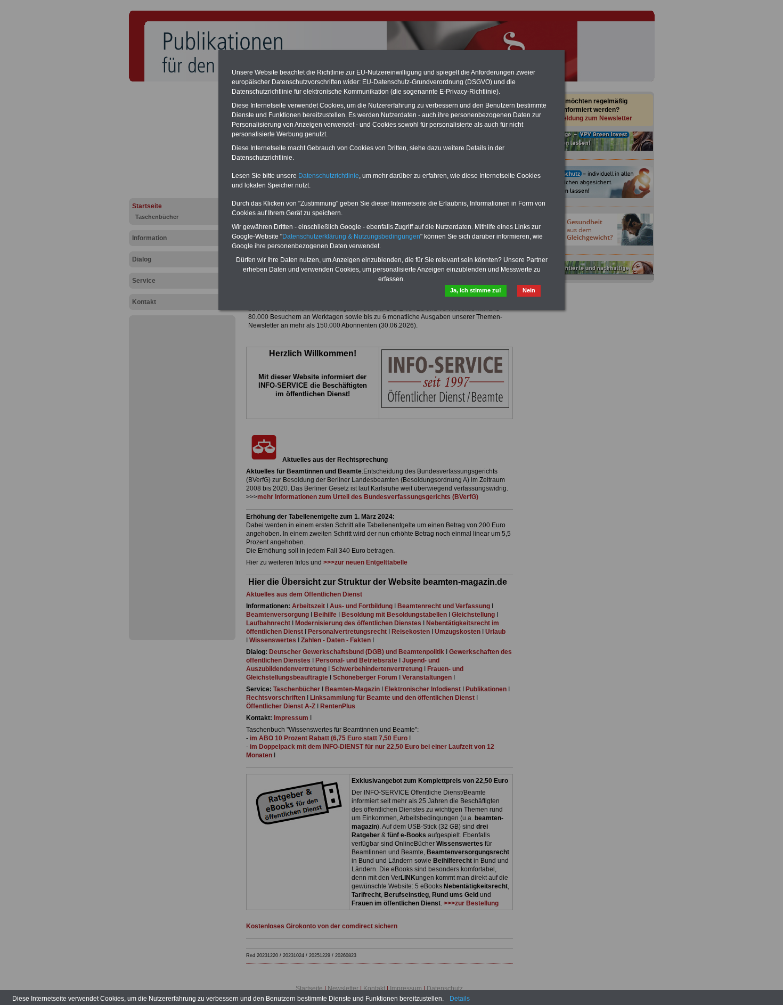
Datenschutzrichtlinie (328, 175)
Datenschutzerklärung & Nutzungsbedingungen (351, 236)
